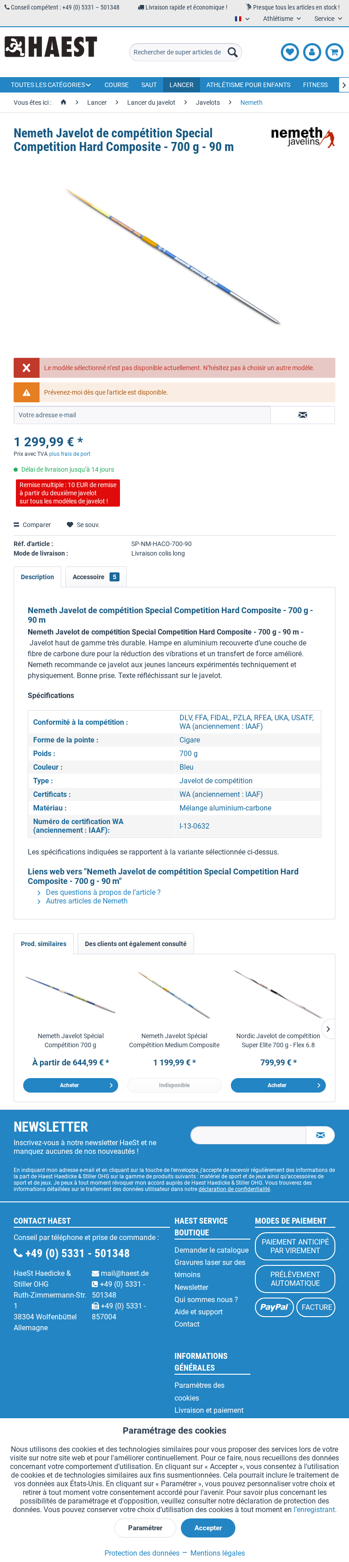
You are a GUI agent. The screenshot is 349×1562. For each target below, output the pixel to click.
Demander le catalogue (211, 1250)
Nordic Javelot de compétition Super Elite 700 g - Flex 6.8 (278, 1040)
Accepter (208, 1528)
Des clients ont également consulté (136, 943)
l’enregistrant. (315, 1509)
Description (37, 577)
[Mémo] (290, 52)
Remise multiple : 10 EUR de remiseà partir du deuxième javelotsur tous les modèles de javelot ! (68, 493)
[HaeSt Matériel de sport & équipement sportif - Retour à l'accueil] (51, 52)
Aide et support (198, 1312)
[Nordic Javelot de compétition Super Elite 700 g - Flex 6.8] (278, 995)
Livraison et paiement (209, 1410)
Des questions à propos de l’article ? (102, 892)
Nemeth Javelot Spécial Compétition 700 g (71, 1040)
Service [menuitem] (325, 18)
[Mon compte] (312, 52)
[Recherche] (232, 52)
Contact (186, 1324)
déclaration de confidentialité (234, 1189)
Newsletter (191, 1287)
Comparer (36, 524)
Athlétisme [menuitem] (278, 18)
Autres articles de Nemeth (86, 901)
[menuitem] (186, 52)
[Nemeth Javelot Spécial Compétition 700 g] (70, 995)
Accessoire (94, 577)
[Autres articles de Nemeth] (303, 142)
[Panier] (334, 52)
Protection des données (142, 1553)
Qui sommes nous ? (206, 1299)
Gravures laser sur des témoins (209, 1268)
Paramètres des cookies (199, 1391)
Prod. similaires (43, 943)
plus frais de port (69, 454)
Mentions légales (217, 1553)
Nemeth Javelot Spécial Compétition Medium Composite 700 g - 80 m (174, 1040)
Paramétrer (145, 1528)
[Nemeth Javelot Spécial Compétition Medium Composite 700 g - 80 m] (174, 995)
